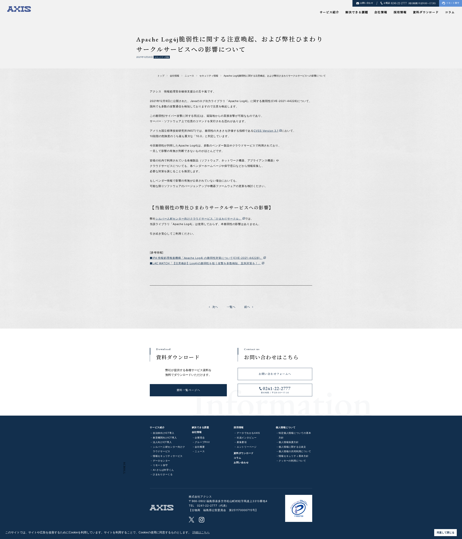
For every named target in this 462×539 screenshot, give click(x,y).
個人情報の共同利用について (295, 451)
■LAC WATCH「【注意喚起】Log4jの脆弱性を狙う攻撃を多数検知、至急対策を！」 (205, 263)
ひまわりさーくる (163, 474)
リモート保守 (160, 465)
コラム (450, 12)
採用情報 (400, 12)
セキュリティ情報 (161, 57)
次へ (215, 307)
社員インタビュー (247, 437)
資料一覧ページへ (188, 390)
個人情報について (286, 427)
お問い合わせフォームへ (275, 374)
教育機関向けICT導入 (165, 437)
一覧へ (231, 307)
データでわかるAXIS (248, 432)
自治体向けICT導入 (163, 432)
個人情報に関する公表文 (292, 446)
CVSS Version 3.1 (266, 130)
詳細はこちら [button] (201, 532)
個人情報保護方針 (288, 442)
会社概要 (200, 446)
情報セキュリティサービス (168, 456)
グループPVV (202, 442)
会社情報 (380, 12)
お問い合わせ (241, 462)
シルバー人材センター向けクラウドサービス (169, 449)
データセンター (161, 460)
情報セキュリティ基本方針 (293, 456)
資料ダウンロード (426, 12)
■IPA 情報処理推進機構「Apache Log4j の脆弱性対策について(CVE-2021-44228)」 (206, 258)
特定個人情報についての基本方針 (295, 435)
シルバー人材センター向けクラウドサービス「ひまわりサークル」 (199, 218)
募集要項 (242, 442)
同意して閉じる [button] (445, 532)
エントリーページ (247, 446)
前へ (247, 307)
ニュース (200, 451)
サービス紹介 (329, 12)
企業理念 (200, 437)
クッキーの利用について (292, 460)
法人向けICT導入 (162, 442)
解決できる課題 (356, 12)
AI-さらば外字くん (163, 469)
